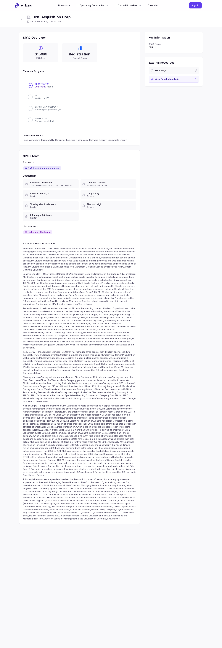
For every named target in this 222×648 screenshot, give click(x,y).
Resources (64, 5)
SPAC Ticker (155, 44)
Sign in (195, 5)
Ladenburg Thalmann (39, 232)
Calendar (153, 5)
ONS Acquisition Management (44, 168)
